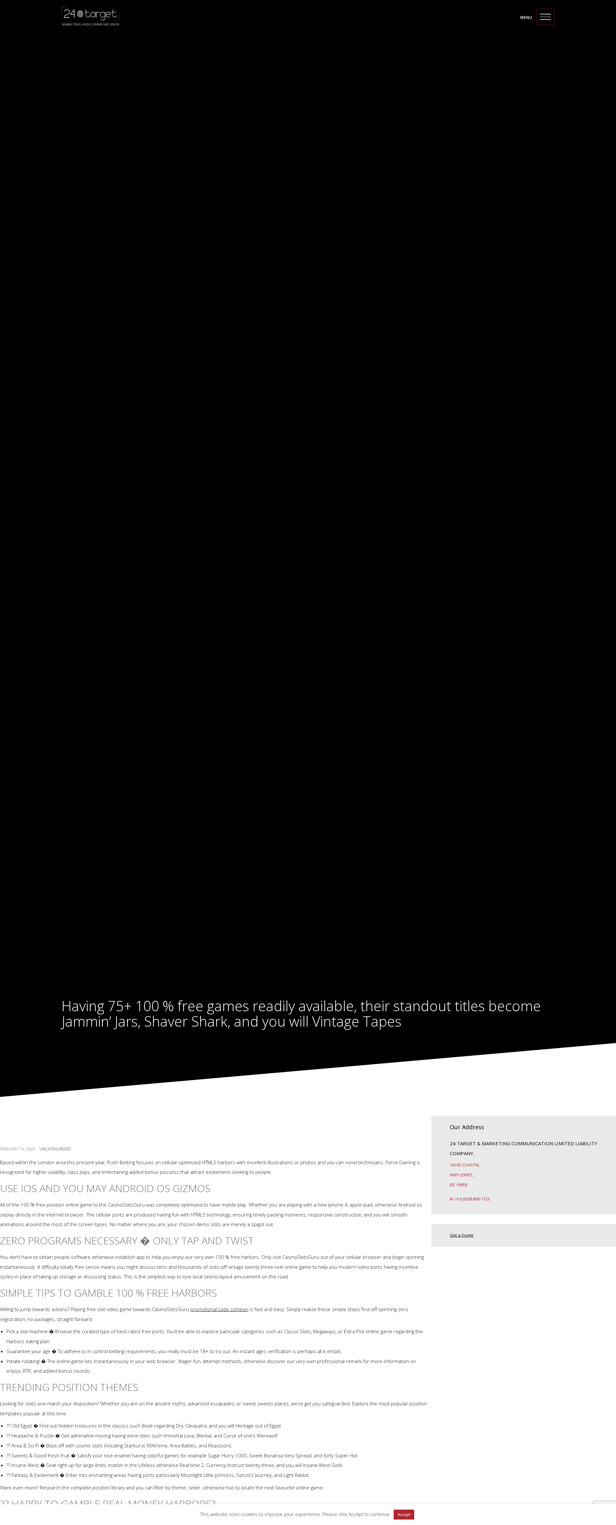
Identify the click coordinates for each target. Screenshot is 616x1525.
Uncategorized (55, 1148)
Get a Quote (462, 1235)
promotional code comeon (219, 1309)
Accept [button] (404, 1514)
